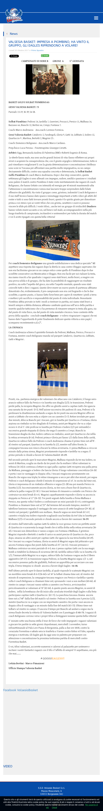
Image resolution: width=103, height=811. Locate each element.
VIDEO (7, 766)
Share (46, 56)
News (14, 34)
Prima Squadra (37, 50)
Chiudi (54, 807)
